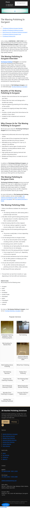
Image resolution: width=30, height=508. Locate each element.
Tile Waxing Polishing (6, 62)
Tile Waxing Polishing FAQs (9, 36)
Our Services (6, 455)
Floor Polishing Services (9, 436)
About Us (5, 459)
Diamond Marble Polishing (9, 440)
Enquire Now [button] (3, 507)
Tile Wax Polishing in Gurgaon (19, 86)
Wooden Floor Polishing (9, 438)
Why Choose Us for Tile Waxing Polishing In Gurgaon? (15, 32)
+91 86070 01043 (6, 471)
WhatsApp (14, 422)
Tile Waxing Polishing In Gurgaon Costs (12, 34)
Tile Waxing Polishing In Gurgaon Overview (13, 28)
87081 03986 (14, 476)
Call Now (5, 505)
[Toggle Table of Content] (2, 26)
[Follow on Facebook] (3, 425)
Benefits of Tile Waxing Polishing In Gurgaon (13, 30)
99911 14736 (14, 471)
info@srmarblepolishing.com (9, 480)
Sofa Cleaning (6, 446)
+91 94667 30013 (6, 476)
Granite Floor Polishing (8, 442)
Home (4, 453)
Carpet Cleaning (7, 444)
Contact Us (5, 457)
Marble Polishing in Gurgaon (10, 434)
